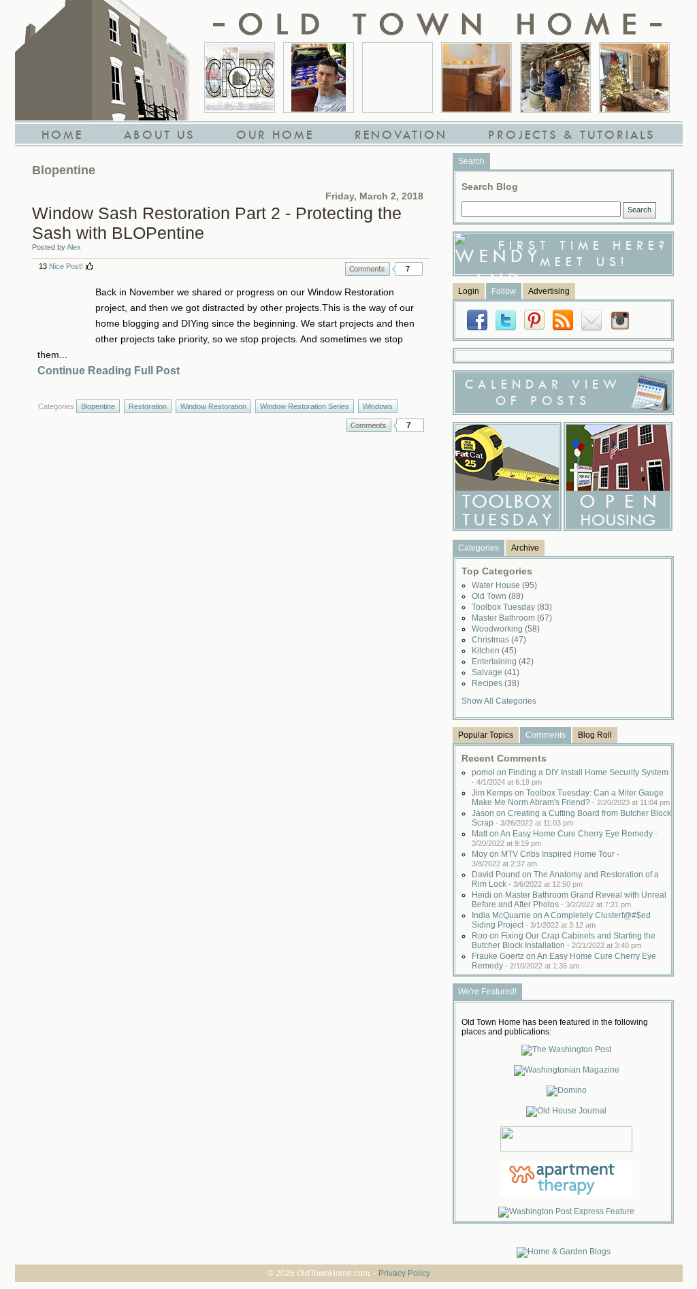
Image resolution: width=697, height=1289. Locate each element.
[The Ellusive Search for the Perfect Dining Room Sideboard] (476, 77)
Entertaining (503, 661)
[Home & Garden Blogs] (564, 1251)
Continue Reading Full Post (108, 370)
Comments (367, 269)
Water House (504, 585)
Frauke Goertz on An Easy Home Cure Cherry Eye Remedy (564, 960)
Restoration (148, 406)
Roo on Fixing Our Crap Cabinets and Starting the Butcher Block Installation (563, 940)
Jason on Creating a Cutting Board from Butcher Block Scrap (571, 818)
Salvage (495, 672)
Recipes (495, 683)
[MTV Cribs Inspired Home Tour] (239, 77)
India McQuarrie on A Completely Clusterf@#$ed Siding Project (561, 920)
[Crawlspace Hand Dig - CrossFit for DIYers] (318, 77)
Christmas (499, 639)
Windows (378, 406)
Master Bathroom (512, 618)
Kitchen (494, 650)
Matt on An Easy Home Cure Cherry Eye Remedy (565, 838)
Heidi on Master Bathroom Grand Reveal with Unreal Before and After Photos (569, 899)
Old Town (497, 596)
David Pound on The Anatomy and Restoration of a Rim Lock (565, 879)
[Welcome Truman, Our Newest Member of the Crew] (397, 77)
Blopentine (98, 406)
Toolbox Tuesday (512, 607)
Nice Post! (66, 266)
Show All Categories (498, 701)
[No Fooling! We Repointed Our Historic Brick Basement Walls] (555, 77)
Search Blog (489, 186)
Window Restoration (213, 406)
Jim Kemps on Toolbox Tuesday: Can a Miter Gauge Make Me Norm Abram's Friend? (571, 797)
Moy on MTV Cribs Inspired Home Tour (545, 858)
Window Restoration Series (304, 406)
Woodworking (506, 629)
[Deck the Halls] (634, 77)
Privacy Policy (404, 1273)
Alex (74, 247)
